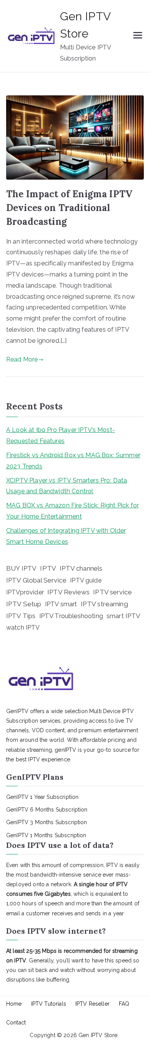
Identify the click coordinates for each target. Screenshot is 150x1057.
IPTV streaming (104, 604)
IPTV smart (61, 604)
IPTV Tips (20, 616)
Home (14, 1004)
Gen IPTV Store (97, 1035)
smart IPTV (124, 616)
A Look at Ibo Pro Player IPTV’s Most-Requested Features (60, 435)
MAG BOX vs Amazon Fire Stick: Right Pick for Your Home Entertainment (72, 511)
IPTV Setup (24, 604)
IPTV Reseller (92, 1004)
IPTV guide (86, 580)
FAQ (124, 1004)
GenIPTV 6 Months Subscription (47, 810)
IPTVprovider (25, 592)
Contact (16, 1022)
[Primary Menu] (138, 36)
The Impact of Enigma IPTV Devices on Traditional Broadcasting (69, 207)
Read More (22, 359)
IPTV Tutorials (48, 1004)
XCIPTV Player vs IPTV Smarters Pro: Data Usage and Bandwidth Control (66, 486)
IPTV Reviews (68, 592)
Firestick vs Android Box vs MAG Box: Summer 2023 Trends (73, 461)
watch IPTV (23, 627)
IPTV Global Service (36, 580)
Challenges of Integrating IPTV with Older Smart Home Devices (66, 536)
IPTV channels (81, 568)
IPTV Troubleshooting (71, 616)
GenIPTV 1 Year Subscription (42, 797)
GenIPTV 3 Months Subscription (46, 822)
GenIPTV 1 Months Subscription (46, 835)
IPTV (48, 568)
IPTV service (112, 592)
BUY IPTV (21, 568)
